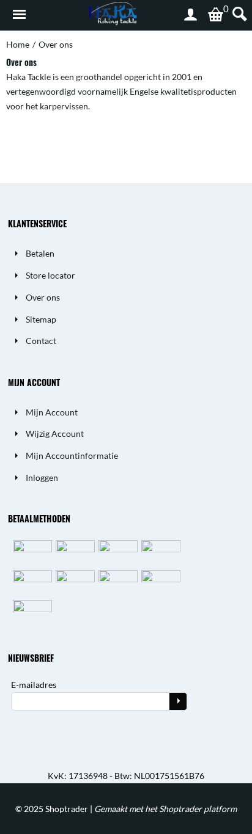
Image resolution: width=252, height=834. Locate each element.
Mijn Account (52, 412)
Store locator (50, 275)
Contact (41, 340)
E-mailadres (33, 684)
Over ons (43, 297)
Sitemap (41, 319)
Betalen (40, 253)
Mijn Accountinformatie (72, 455)
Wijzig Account (55, 433)
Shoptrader (67, 808)
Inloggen (42, 477)
